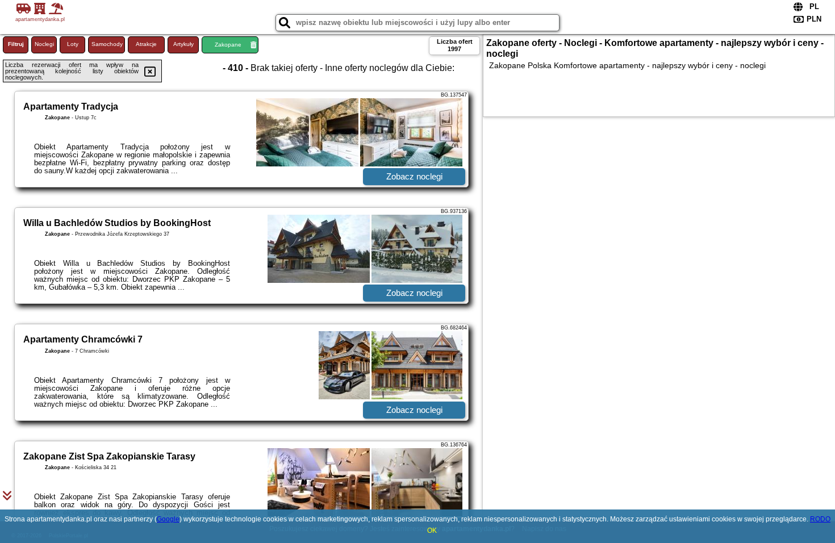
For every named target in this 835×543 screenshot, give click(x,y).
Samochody (107, 44)
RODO (820, 519)
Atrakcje (146, 44)
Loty (72, 44)
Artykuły (183, 44)
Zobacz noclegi (414, 176)
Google (168, 519)
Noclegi (44, 44)
